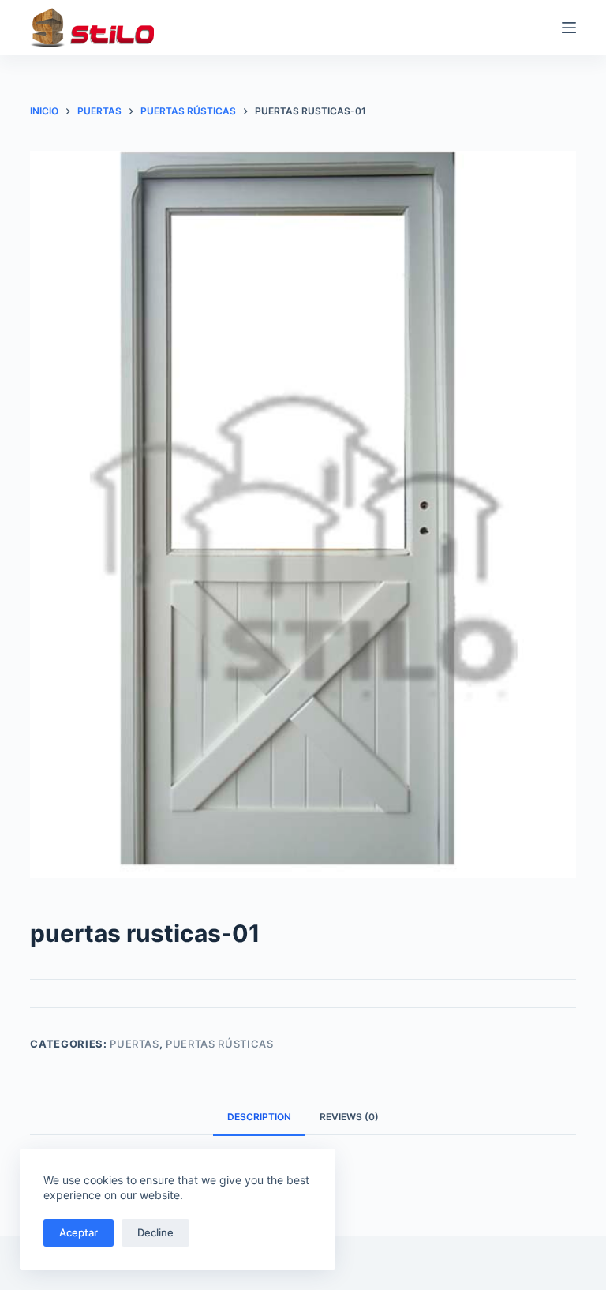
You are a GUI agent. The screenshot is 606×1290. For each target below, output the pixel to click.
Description (259, 1117)
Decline (155, 1232)
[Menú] (569, 28)
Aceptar (78, 1232)
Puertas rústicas (219, 1043)
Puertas (134, 1043)
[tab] (259, 1117)
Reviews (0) (349, 1117)
